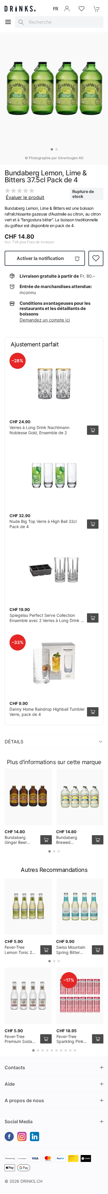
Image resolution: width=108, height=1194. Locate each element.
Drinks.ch (31, 1181)
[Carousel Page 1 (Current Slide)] (52, 149)
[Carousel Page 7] (61, 1050)
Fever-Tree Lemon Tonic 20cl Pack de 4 (21, 952)
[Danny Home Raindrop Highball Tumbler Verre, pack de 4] (54, 663)
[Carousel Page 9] (70, 1050)
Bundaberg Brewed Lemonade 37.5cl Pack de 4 (72, 845)
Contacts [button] (15, 1067)
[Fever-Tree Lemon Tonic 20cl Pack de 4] (28, 907)
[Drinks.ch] (20, 9)
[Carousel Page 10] (75, 1050)
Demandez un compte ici (45, 320)
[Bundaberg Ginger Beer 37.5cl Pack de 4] (28, 796)
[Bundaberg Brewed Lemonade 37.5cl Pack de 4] (79, 796)
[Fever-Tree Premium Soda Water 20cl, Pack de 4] (28, 996)
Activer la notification (40, 258)
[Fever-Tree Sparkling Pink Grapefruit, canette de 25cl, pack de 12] (80, 996)
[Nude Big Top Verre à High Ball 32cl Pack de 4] (54, 475)
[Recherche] (21, 22)
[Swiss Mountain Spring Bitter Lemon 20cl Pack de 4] (79, 907)
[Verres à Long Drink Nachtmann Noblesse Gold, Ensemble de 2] (54, 382)
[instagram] (21, 1136)
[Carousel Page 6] (56, 1050)
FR (55, 9)
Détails (14, 741)
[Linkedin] (34, 1136)
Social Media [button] (19, 1121)
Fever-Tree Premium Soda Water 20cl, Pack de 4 (21, 1044)
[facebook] (9, 1136)
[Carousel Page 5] (52, 1050)
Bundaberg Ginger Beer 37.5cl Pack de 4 (20, 842)
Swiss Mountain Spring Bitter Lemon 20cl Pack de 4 (72, 955)
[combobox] (59, 22)
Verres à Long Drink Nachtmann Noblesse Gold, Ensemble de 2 (39, 430)
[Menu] (8, 22)
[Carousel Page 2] (56, 149)
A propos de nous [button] (24, 1100)
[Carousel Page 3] (59, 851)
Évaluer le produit (25, 197)
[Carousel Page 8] (66, 1050)
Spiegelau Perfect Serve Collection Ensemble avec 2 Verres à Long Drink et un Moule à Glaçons (47, 620)
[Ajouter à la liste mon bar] (95, 258)
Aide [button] (10, 1084)
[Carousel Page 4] (47, 1050)
